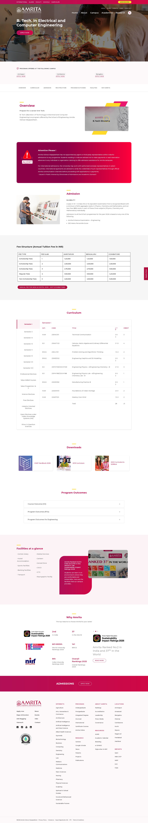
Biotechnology (61, 739)
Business (59, 743)
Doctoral (78, 719)
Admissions (124, 2)
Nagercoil (118, 734)
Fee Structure (61, 88)
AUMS (97, 734)
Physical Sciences (62, 783)
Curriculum (34, 88)
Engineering (60, 754)
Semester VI (28, 356)
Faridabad (118, 737)
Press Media (99, 719)
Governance (99, 722)
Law (57, 758)
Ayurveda (59, 735)
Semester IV (28, 344)
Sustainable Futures (62, 803)
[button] (42, 287)
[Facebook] (18, 727)
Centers (78, 741)
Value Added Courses (28, 380)
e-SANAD (98, 745)
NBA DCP (118, 756)
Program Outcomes (78, 88)
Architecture (60, 718)
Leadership (99, 715)
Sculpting (59, 787)
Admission (47, 88)
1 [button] (93, 631)
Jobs (121, 8)
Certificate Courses (82, 726)
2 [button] (95, 631)
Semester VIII (28, 368)
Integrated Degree (82, 715)
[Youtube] (26, 727)
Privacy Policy (43, 820)
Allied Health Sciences (63, 732)
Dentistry (59, 750)
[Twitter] (22, 727)
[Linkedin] (31, 727)
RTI (70, 820)
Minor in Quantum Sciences (28, 425)
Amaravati (118, 711)
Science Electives (28, 394)
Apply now (20, 711)
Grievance (51, 820)
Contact (128, 8)
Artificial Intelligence (63, 721)
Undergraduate (81, 708)
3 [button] (97, 631)
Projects (78, 756)
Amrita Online (80, 730)
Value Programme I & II (28, 387)
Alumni (31, 2)
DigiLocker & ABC (101, 749)
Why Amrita (105, 88)
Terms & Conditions (78, 820)
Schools (46, 2)
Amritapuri (21, 74)
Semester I (28, 324)
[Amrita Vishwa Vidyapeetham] (29, 10)
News (103, 8)
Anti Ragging (21, 719)
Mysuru (117, 730)
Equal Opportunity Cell (61, 820)
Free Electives (28, 400)
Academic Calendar (101, 738)
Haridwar (118, 741)
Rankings (98, 708)
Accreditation (99, 711)
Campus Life (55, 2)
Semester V (28, 350)
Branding (98, 741)
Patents (78, 753)
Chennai (117, 719)
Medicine (59, 768)
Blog (109, 8)
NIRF (116, 760)
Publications (80, 760)
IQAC (116, 753)
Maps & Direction (23, 715)
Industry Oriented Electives (28, 407)
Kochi (117, 726)
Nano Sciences (61, 772)
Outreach (20, 722)
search (129, 13)
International (22, 2)
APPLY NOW (21, 76)
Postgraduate (80, 711)
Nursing (58, 775)
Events (115, 8)
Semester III (28, 338)
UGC (116, 764)
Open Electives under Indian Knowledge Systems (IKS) (28, 416)
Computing (59, 747)
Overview (22, 88)
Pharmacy (59, 779)
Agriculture (59, 708)
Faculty (38, 2)
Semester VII (28, 362)
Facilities (93, 88)
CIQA (116, 768)
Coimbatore (61, 74)
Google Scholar (81, 745)
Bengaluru (99, 74)
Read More (99, 657)
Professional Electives (28, 374)
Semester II (28, 332)
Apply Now (146, 273)
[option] (36, 463)
